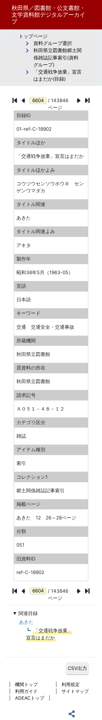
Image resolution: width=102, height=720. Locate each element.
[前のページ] (23, 100)
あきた (26, 622)
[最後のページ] (87, 100)
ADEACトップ (29, 698)
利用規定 (70, 684)
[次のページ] (79, 100)
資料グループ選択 (52, 43)
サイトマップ (75, 691)
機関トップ (26, 684)
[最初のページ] (14, 100)
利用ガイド (26, 691)
